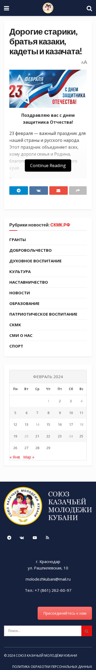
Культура (20, 271)
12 (15, 424)
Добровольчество (30, 250)
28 (37, 447)
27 (26, 447)
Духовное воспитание (35, 260)
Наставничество (28, 282)
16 (60, 424)
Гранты (17, 239)
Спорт (16, 346)
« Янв (15, 457)
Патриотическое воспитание (43, 314)
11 (81, 412)
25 (81, 436)
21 (37, 436)
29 (48, 447)
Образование (24, 303)
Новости (19, 292)
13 (26, 424)
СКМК (15, 324)
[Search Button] (86, 631)
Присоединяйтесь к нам (64, 613)
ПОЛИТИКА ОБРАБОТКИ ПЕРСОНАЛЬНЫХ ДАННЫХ (52, 666)
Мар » (28, 457)
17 (71, 424)
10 (71, 412)
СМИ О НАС (21, 335)
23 (60, 436)
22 (48, 436)
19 (15, 436)
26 (15, 447)
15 (48, 424)
